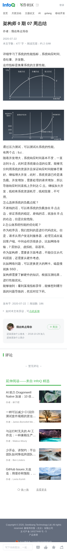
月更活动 (16, 13)
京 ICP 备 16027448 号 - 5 (33, 531)
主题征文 (30, 13)
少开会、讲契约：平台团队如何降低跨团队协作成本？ (21, 452)
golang (48, 13)
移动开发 (60, 13)
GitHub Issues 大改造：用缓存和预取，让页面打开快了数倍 (21, 472)
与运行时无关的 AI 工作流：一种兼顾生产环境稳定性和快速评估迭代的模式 (21, 433)
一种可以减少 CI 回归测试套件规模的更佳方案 (21, 414)
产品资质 (33, 535)
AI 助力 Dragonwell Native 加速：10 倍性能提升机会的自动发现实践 (21, 395)
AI (39, 13)
